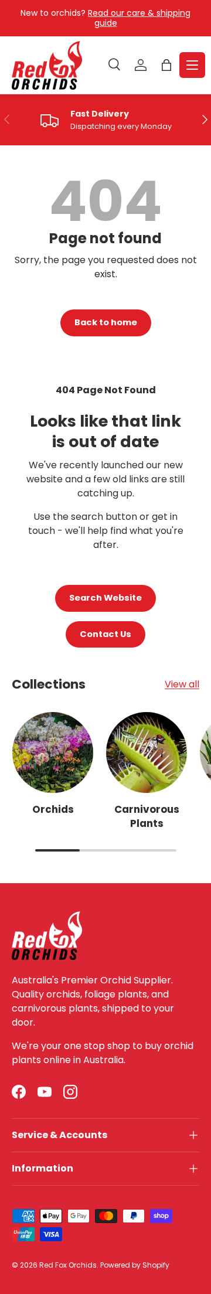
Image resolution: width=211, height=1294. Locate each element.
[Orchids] (52, 752)
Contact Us (105, 634)
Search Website (105, 598)
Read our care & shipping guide (139, 18)
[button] (166, 65)
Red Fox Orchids (68, 1265)
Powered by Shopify (134, 1265)
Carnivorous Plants (146, 816)
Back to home (105, 322)
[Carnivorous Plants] (146, 752)
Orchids (53, 809)
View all (182, 684)
